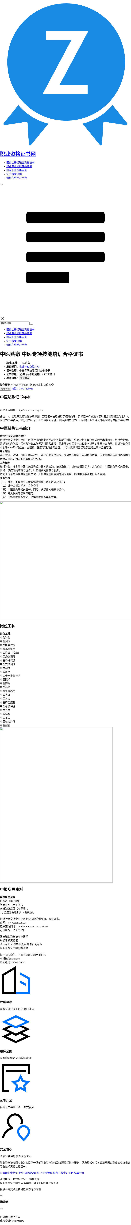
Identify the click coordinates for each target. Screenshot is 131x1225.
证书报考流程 (14, 174)
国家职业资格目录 (16, 170)
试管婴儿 (79, 1173)
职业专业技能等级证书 (19, 166)
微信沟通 (24, 378)
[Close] (1, 1208)
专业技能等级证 (27, 1173)
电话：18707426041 (22, 388)
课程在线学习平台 (16, 178)
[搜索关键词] (31, 324)
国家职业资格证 (9, 1173)
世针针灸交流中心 (29, 366)
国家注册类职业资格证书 (20, 162)
